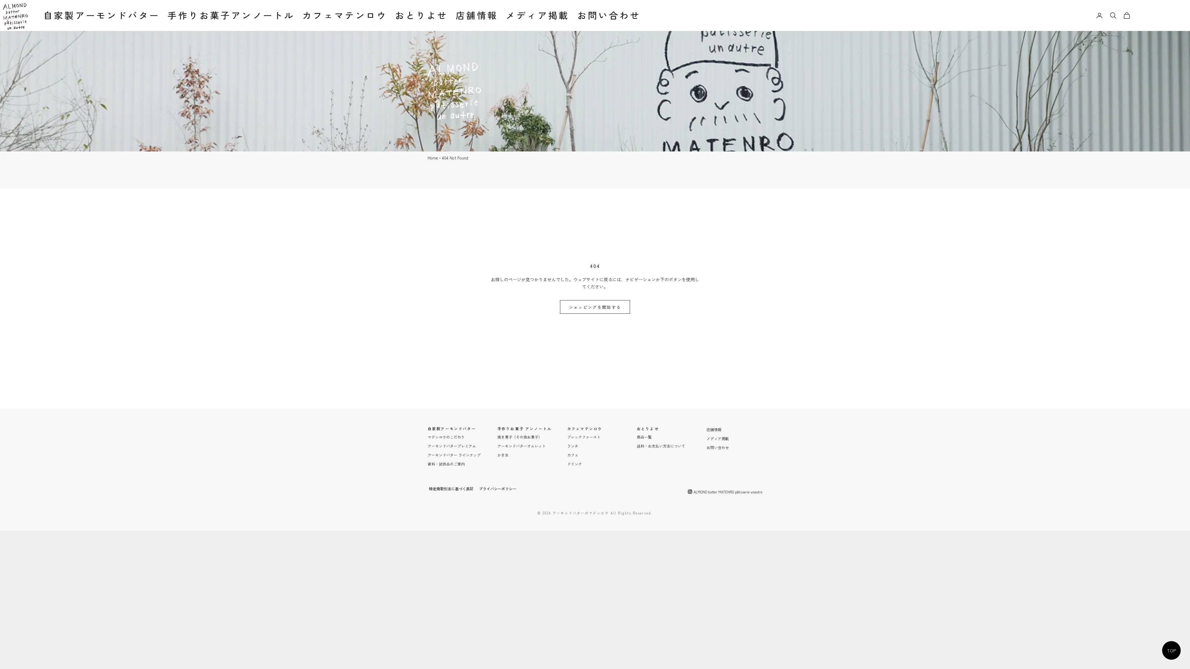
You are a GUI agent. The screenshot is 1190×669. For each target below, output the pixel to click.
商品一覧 (644, 436)
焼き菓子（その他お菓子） (519, 436)
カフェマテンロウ (344, 15)
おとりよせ (421, 15)
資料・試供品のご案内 (446, 463)
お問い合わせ (609, 15)
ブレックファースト (584, 436)
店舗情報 (477, 15)
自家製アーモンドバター (101, 15)
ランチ (572, 445)
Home (433, 158)
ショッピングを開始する (595, 307)
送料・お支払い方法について (661, 445)
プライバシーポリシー (497, 488)
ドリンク (574, 463)
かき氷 (503, 454)
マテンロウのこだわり (446, 436)
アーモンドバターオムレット (521, 445)
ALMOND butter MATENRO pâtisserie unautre (728, 491)
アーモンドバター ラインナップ (454, 454)
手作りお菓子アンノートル (231, 15)
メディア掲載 (537, 15)
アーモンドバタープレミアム (452, 445)
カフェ (572, 454)
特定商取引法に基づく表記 (451, 488)
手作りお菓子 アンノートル (524, 428)
